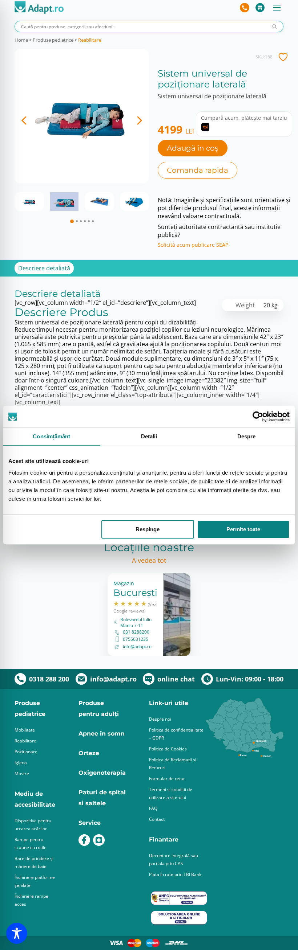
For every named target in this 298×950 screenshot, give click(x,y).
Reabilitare (89, 40)
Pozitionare (26, 752)
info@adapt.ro (137, 647)
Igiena (21, 762)
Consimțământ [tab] (51, 436)
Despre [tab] (246, 436)
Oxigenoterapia (102, 772)
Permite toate (243, 529)
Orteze (88, 753)
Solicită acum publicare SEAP (193, 245)
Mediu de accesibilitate (35, 799)
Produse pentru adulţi (98, 708)
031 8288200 (136, 632)
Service (89, 822)
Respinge (148, 529)
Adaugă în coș (192, 148)
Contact (157, 819)
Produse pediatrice (53, 40)
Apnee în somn (101, 733)
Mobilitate (25, 730)
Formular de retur (167, 778)
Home (21, 40)
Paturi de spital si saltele (102, 798)
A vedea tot (149, 560)
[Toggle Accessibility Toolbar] (16, 933)
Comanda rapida (197, 170)
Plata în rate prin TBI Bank (175, 874)
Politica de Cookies (168, 749)
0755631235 (135, 639)
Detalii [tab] (149, 436)
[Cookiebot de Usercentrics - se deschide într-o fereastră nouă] (258, 416)
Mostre (22, 773)
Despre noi (160, 719)
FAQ (153, 808)
